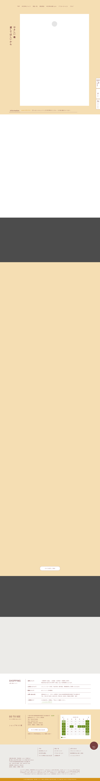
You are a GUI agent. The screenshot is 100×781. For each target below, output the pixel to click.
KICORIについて (26, 6)
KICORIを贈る (42, 753)
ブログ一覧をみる (50, 666)
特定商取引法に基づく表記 (76, 753)
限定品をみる (60, 210)
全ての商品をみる (39, 210)
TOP (18, 6)
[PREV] (63, 717)
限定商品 (42, 6)
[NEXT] (88, 717)
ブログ (71, 6)
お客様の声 (57, 755)
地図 (52, 715)
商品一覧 (35, 6)
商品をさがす (94, 747)
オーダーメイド (58, 750)
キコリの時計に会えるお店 (38, 729)
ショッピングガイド (47, 701)
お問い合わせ (73, 748)
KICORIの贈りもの (51, 6)
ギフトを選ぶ (50, 609)
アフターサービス (63, 6)
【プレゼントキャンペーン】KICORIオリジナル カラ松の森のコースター (50, 110)
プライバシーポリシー (75, 750)
